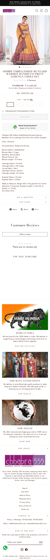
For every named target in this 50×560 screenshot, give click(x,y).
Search (25, 488)
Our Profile (25, 394)
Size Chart (25, 202)
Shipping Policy (25, 499)
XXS (10, 104)
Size (23, 99)
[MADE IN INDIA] (25, 317)
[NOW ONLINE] (25, 412)
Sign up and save (24, 531)
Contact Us (25, 509)
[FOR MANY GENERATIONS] (25, 365)
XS (17, 104)
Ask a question (25, 197)
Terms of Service (25, 506)
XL (40, 104)
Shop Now (25, 441)
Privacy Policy (25, 502)
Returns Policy (25, 495)
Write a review (25, 234)
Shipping (21, 88)
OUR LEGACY (24, 448)
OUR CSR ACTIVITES (25, 346)
